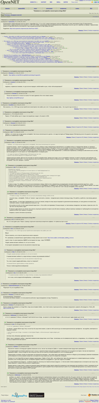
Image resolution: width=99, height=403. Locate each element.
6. (5, 91)
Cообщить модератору (93, 30)
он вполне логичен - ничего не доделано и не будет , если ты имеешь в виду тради (29, 45)
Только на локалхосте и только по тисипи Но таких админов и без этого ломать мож (30, 38)
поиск (35, 8)
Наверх (85, 77)
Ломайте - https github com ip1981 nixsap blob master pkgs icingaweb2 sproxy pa (22, 36)
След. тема (97, 386)
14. (2, 292)
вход (84, 0)
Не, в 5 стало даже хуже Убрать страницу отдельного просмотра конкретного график (30, 49)
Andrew (45, 57)
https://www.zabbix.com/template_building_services (61, 237)
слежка (77, 8)
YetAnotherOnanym (26, 55)
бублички (47, 58)
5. (3, 80)
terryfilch (47, 41)
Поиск (72, 2)
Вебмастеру (95, 401)
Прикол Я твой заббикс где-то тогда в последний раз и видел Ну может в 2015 (25, 42)
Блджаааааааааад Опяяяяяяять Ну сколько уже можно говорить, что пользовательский (24, 56)
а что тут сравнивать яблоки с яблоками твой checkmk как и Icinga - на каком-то (26, 58)
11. (4, 226)
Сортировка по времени (91, 66)
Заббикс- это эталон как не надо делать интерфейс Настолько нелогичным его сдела (27, 44)
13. (5, 250)
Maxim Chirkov (94, 400)
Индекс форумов (83, 386)
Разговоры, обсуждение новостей (13, 15)
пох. (51, 45)
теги (76, 2)
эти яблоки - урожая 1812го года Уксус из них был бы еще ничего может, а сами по (29, 59)
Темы (88, 386)
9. (3, 121)
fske (52, 51)
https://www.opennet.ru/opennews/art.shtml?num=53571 (24, 28)
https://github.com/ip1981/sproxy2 (15, 98)
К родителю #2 (79, 127)
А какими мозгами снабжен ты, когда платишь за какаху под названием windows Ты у (30, 51)
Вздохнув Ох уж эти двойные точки (12, 55)
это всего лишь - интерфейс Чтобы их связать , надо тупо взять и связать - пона (35, 48)
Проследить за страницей (8, 401)
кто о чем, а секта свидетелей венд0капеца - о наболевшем (27, 52)
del (49, 44)
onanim (50, 37)
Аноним (43, 36)
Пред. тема (92, 386)
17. (5, 140)
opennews (11, 21)
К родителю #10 (79, 223)
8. (1, 283)
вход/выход (63, 8)
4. (3, 112)
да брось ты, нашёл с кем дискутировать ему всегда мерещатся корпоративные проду (36, 62)
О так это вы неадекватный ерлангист (16, 43)
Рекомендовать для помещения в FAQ (72, 386)
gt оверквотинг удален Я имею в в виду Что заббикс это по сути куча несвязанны (32, 47)
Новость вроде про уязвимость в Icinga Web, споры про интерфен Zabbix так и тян (23, 57)
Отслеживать (95, 16)
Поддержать (88, 401)
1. (1, 71)
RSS (91, 8)
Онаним (48, 56)
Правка (85, 30)
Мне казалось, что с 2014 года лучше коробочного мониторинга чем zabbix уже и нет (24, 41)
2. (1, 103)
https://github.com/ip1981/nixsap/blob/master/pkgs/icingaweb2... (25, 75)
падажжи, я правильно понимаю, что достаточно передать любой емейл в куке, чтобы (27, 37)
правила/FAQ (21, 8)
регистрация (88, 0)
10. (4, 130)
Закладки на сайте (6, 400)
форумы (7, 8)
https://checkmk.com (8, 308)
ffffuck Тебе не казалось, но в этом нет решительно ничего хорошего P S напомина (26, 50)
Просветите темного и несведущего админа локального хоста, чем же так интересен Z (33, 61)
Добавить (81, 401)
